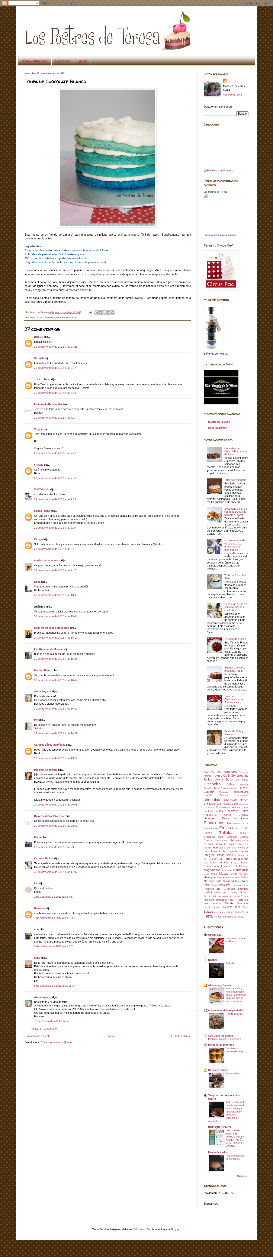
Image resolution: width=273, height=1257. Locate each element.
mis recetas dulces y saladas (226, 1010)
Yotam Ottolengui (235, 917)
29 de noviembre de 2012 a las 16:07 (55, 680)
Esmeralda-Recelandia (48, 404)
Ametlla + (209, 776)
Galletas (226, 832)
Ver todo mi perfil (233, 94)
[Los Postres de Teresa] (216, 231)
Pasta (214, 885)
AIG (219, 771)
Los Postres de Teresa (215, 191)
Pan (206, 885)
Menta (234, 873)
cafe (240, 788)
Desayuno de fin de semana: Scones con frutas (235, 607)
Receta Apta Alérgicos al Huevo (222, 896)
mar (36, 929)
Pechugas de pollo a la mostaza (224, 1039)
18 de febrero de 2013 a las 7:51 (53, 1021)
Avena (219, 779)
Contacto (62, 61)
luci (36, 883)
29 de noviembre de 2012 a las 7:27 (55, 453)
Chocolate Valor (213, 803)
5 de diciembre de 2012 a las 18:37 (54, 985)
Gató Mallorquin (227, 836)
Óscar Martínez (217, 427)
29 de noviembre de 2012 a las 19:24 (55, 758)
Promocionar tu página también (220, 235)
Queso (244, 892)
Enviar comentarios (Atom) (56, 1042)
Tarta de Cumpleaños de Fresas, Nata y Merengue (233, 701)
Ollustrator (139, 1229)
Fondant (236, 823)
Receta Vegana (212, 907)
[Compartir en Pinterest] (112, 312)
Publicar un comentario (43, 1028)
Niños (238, 881)
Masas (223, 873)
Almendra (230, 771)
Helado (220, 855)
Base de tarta (237, 779)
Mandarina (227, 870)
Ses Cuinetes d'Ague (221, 1035)
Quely (234, 892)
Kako (37, 581)
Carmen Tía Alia (44, 858)
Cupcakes (222, 807)
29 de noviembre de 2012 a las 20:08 (55, 804)
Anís (217, 776)
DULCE (38, 336)
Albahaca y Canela (219, 985)
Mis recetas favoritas (221, 1044)
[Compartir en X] (104, 312)
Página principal (35, 61)
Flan (228, 823)
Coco (235, 803)
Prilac (226, 892)
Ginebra (208, 840)
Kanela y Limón (217, 1070)
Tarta (208, 916)
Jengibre (213, 859)
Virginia (38, 429)
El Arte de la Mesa (219, 421)
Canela (208, 795)
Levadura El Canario (234, 866)
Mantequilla (240, 870)
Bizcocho (212, 784)
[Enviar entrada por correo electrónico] (89, 312)
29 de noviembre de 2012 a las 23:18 (55, 847)
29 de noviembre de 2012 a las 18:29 (55, 733)
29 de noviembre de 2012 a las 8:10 (55, 527)
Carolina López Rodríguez (49, 744)
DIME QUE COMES (219, 1127)
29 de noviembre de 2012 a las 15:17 (55, 637)
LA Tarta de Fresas (235, 638)
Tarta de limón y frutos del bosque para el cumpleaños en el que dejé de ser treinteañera (236, 994)
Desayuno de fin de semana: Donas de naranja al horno (235, 511)
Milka (237, 877)
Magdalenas (212, 870)
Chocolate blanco (46, 317)
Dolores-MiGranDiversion (49, 816)
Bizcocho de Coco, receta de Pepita (235, 669)
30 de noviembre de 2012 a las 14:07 (55, 871)
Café (245, 788)
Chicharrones (241, 795)
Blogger (175, 1229)
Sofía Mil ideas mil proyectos (51, 627)
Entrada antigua (180, 1036)
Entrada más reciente (38, 1036)
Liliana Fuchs (42, 510)
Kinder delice (232, 1073)
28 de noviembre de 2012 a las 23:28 (55, 346)
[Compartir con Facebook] (108, 312)
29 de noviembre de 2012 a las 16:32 (55, 708)
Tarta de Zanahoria (235, 479)
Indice (82, 61)
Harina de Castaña (225, 844)
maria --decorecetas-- (47, 560)
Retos (245, 907)
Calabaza (224, 792)
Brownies (208, 788)
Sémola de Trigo (222, 912)
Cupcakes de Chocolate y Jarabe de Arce (235, 451)
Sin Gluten (236, 912)
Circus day (214, 934)
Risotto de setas (234, 1013)
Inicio (111, 1036)
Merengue (210, 877)
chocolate (213, 799)
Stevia (245, 912)
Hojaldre (231, 855)
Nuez (245, 881)
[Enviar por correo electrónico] (96, 312)
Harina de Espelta (224, 851)
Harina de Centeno (224, 847)
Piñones (236, 885)
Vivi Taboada (41, 489)
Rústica (213, 960)
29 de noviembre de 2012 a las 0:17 (55, 367)
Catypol (39, 539)
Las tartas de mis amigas (221, 862)
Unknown (39, 908)
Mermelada (223, 877)
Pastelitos (224, 885)
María (37, 837)
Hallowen (235, 840)
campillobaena (241, 792)
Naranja (209, 881)
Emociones (214, 822)
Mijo (232, 877)
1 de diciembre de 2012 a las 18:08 (54, 917)
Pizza (245, 885)
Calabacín (209, 792)
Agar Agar (209, 772)
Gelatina (244, 836)
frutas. (235, 828)
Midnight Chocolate (45, 769)
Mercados (243, 874)
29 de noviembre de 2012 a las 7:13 (55, 392)
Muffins (244, 877)
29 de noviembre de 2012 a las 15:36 (55, 658)
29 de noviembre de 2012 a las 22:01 (55, 825)
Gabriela (39, 358)
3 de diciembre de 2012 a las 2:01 (54, 946)
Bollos (231, 784)
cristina (38, 464)
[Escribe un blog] (100, 312)
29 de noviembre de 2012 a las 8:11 (55, 548)
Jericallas (231, 963)
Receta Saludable (236, 903)
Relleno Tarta (69, 317)
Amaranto (243, 772)
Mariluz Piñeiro (43, 670)
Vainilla (221, 916)
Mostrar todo (242, 1176)
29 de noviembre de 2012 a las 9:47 (55, 570)
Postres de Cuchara (219, 888)
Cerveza (223, 795)
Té (215, 916)
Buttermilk (232, 788)
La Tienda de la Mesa (233, 858)
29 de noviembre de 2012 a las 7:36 (55, 478)
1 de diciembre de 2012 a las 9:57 (54, 896)
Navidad (228, 881)
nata (58, 317)
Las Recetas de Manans (48, 649)
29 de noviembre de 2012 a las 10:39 (55, 595)
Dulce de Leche (235, 818)
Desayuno (210, 818)
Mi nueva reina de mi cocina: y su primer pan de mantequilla (234, 545)
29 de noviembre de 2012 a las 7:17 (55, 417)
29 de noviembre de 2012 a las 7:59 (55, 499)
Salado (208, 911)
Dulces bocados (218, 1152)
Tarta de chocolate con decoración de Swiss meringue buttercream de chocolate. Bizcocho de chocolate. (226, 1111)
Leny (37, 957)
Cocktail (227, 804)
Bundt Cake (220, 788)
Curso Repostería (227, 811)
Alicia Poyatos (43, 691)
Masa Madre (210, 874)
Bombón (244, 784)
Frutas (225, 827)
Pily (36, 719)
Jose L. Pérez (42, 379)
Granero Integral (221, 840)
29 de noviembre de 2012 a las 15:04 (55, 616)
